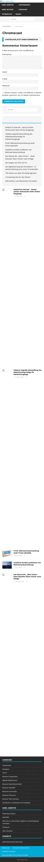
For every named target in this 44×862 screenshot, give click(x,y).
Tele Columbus (7, 831)
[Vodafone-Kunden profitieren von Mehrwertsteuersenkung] (7, 565)
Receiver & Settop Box (10, 776)
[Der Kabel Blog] (6, 1)
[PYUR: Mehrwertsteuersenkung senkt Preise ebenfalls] (7, 553)
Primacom (6, 827)
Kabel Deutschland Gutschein (12, 842)
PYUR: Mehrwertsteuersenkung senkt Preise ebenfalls (26, 552)
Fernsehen (23, 10)
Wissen (18, 14)
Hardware (5, 769)
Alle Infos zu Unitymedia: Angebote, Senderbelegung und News (20, 822)
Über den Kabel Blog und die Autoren (15, 855)
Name (4, 72)
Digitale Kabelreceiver (9, 780)
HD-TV (4, 773)
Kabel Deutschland (8, 814)
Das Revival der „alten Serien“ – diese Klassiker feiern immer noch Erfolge (27, 576)
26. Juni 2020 (18, 555)
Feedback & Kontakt (9, 851)
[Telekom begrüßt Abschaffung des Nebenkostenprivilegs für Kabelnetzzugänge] (7, 457)
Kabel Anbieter (7, 5)
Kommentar (7, 54)
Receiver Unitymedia (9, 791)
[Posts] (8, 119)
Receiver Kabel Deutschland (12, 784)
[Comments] (35, 119)
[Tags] (22, 119)
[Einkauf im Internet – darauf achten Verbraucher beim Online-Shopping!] (7, 276)
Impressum (5, 848)
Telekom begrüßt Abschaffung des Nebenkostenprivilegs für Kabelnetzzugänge (18, 136)
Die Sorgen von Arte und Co (16, 163)
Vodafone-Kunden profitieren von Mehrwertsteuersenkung (27, 563)
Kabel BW (5, 817)
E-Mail (4, 79)
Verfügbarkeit (24, 5)
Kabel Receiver (7, 10)
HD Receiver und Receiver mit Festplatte (16, 803)
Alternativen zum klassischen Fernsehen (21, 181)
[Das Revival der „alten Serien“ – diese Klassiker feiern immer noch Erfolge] (7, 661)
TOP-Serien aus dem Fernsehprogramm (20, 173)
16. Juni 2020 (18, 567)
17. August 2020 (19, 377)
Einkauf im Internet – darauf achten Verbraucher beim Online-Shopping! (26, 191)
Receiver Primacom (9, 795)
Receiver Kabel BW (8, 788)
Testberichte (7, 14)
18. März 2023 (18, 196)
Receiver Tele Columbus (10, 799)
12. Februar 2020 (19, 581)
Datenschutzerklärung (21, 848)
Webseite (6, 86)
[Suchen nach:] (22, 19)
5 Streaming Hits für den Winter (17, 177)
